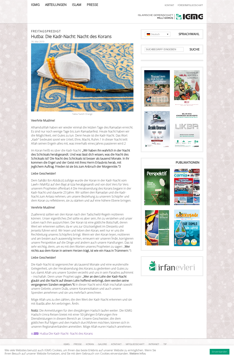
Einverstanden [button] (219, 351)
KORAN (90, 344)
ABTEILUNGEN (56, 4)
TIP (165, 344)
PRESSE (92, 4)
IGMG (35, 4)
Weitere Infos (137, 353)
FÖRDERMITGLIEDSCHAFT (190, 5)
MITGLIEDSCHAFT (135, 344)
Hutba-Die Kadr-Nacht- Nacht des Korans (66, 334)
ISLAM (76, 4)
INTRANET (154, 344)
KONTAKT (169, 5)
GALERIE (102, 344)
